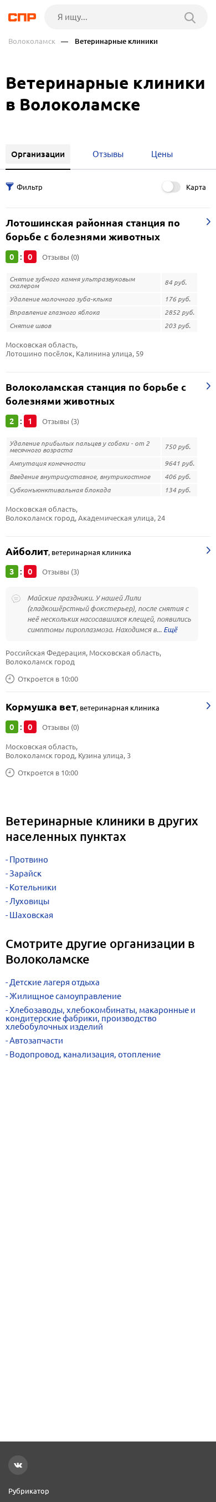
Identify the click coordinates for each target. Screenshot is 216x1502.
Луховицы (29, 901)
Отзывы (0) (60, 257)
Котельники (32, 887)
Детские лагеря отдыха (54, 982)
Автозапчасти (36, 1040)
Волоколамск (31, 41)
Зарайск (25, 873)
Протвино (28, 859)
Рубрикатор (28, 1490)
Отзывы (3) (60, 421)
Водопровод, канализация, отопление (85, 1054)
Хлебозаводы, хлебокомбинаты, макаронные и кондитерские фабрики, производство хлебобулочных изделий (101, 1018)
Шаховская (31, 915)
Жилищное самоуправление (65, 996)
